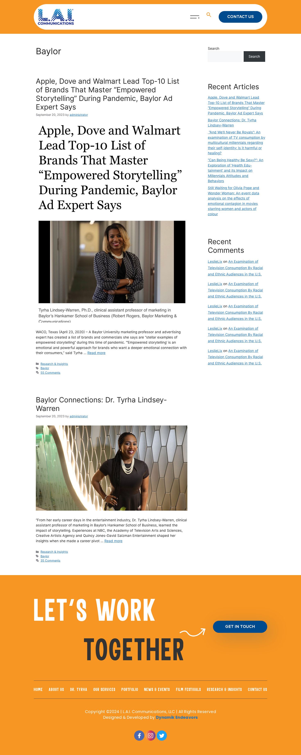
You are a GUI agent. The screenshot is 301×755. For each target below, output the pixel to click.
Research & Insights (54, 364)
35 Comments (50, 560)
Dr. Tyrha (78, 689)
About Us (56, 689)
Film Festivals (188, 689)
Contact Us (257, 689)
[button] (209, 17)
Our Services (104, 689)
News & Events (157, 689)
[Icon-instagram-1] (150, 735)
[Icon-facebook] (139, 735)
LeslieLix (215, 262)
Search (213, 48)
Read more (96, 353)
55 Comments (50, 372)
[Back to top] (283, 703)
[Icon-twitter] (162, 735)
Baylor (45, 368)
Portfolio (129, 689)
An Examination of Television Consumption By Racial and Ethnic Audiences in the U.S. (235, 268)
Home (38, 689)
